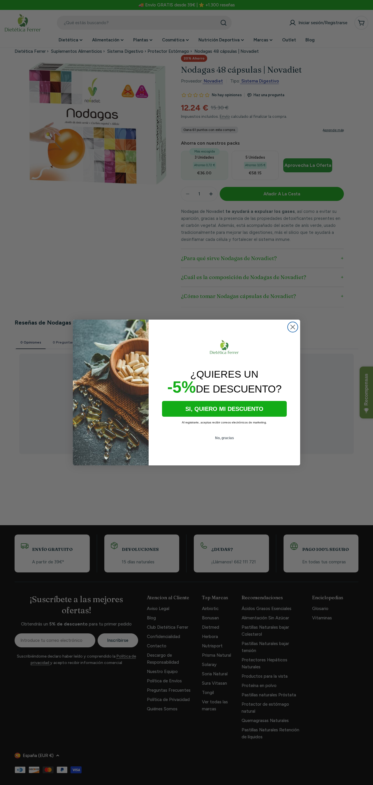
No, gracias (224, 438)
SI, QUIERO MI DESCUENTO (224, 409)
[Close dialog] (293, 327)
